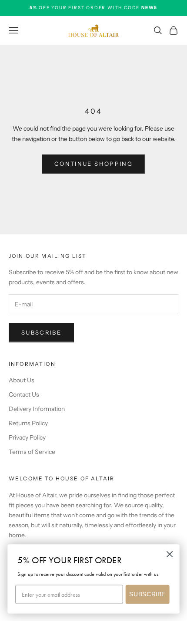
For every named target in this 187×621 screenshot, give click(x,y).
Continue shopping (93, 163)
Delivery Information (37, 409)
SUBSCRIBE (147, 594)
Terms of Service (32, 452)
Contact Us (24, 394)
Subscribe (41, 332)
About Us (21, 380)
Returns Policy (28, 423)
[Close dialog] (170, 554)
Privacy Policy (27, 437)
